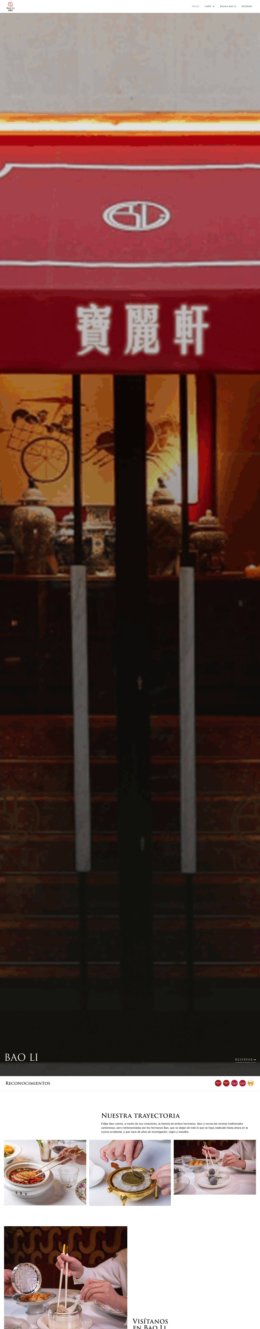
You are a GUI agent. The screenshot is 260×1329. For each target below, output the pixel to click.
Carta (208, 6)
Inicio (195, 6)
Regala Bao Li (228, 6)
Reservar (246, 6)
